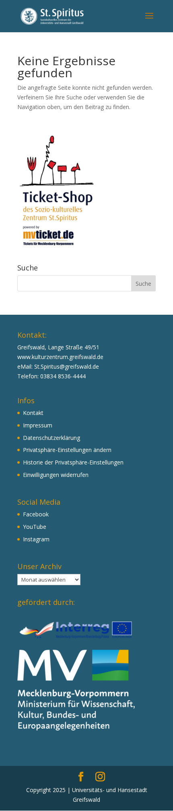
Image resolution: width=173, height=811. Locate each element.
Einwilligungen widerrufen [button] (56, 475)
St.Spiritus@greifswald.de (66, 366)
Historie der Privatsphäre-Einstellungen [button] (73, 462)
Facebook (36, 514)
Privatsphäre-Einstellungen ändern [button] (67, 450)
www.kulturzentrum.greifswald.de (60, 357)
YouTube (34, 526)
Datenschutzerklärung (51, 438)
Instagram (36, 539)
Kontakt (33, 413)
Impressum (37, 425)
